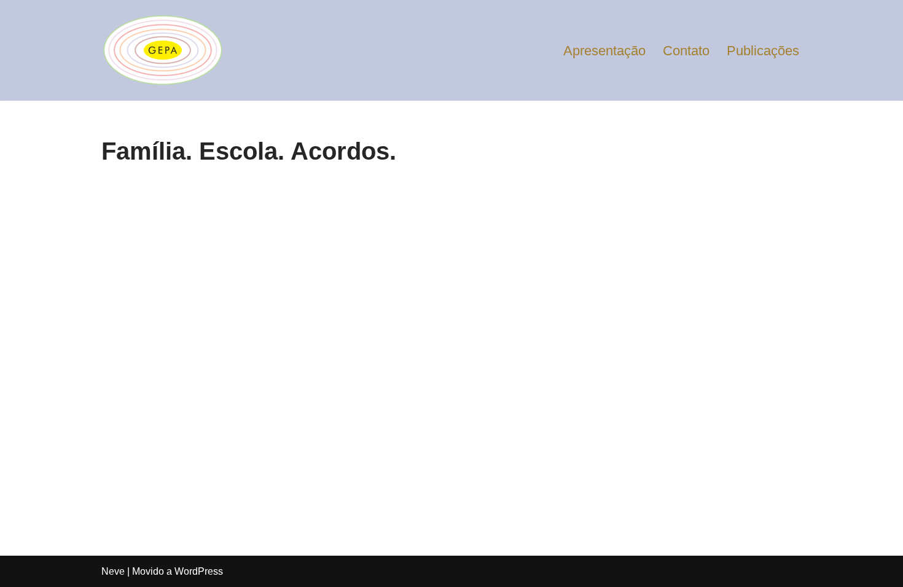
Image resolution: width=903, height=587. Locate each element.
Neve (113, 571)
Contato (686, 50)
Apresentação (604, 50)
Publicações (763, 50)
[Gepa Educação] (162, 50)
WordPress (198, 571)
